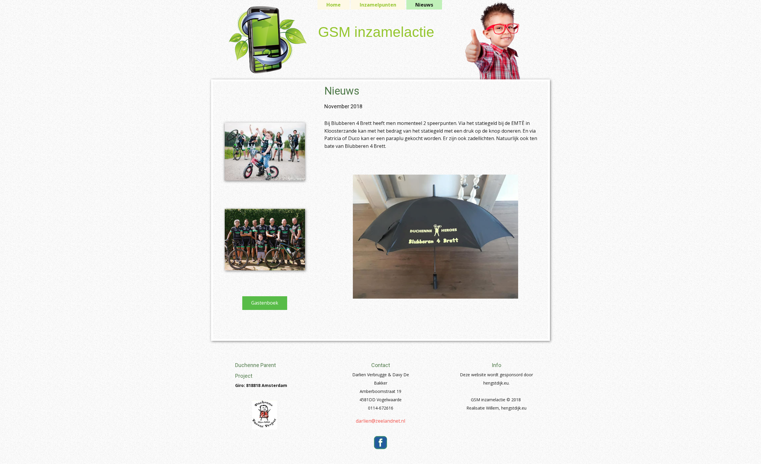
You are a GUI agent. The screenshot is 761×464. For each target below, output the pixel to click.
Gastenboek (264, 303)
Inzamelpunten (378, 4)
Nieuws (424, 4)
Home (333, 4)
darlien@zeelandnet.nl (380, 421)
